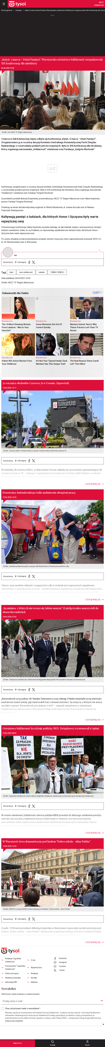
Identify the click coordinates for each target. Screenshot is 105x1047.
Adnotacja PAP (11, 982)
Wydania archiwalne (13, 978)
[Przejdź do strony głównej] (17, 4)
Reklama (34, 982)
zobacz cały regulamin (14, 1020)
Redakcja (34, 973)
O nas (33, 960)
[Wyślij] (101, 1000)
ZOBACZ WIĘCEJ (57, 272)
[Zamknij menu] (4, 4)
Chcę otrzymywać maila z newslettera (22, 1008)
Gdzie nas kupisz (12, 973)
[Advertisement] (52, 34)
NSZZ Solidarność (99, 4)
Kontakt (34, 978)
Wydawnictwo (36, 967)
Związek (18, 10)
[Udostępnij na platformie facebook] (29, 262)
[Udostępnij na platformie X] (33, 262)
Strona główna (6, 10)
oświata (42, 272)
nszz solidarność (26, 272)
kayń (11, 272)
